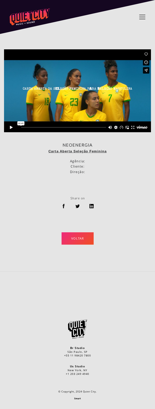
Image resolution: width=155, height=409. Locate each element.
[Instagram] (77, 294)
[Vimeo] (69, 294)
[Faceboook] (86, 294)
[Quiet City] (30, 17)
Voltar (77, 238)
